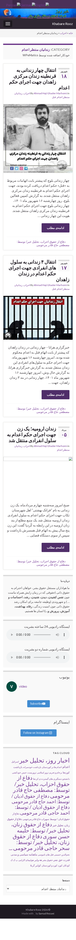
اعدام (66, 767)
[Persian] (13, 5)
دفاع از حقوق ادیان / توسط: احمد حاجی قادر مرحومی (42, 810)
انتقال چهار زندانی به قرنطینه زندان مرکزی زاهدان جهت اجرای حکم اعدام (39, 78)
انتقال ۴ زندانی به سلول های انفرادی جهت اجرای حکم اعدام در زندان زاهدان (39, 270)
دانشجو (66, 778)
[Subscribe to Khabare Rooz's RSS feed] (5, 3)
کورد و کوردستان (49, 865)
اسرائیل (15, 761)
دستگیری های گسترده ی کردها (47, 778)
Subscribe (36, 703)
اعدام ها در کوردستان (52, 767)
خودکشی (16, 772)
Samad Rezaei (46, 913)
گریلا (32, 865)
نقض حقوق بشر (50, 860)
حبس (24, 772)
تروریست (31, 772)
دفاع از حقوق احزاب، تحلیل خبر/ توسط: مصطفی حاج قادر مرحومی (43, 243)
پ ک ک (14, 860)
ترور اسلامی (43, 772)
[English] (42, 5)
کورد (60, 865)
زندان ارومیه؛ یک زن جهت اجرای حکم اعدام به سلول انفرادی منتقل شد (31, 434)
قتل (54, 97)
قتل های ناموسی (45, 854)
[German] (27, 5)
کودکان (66, 865)
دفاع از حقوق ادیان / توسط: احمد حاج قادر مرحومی (40, 798)
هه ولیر (38, 860)
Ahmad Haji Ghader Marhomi (50, 93)
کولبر (38, 865)
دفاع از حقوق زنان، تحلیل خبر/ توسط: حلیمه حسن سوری (40, 830)
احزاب (63, 33)
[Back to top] (9, 930)
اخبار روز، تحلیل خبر (44, 760)
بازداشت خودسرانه (32, 767)
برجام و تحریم (55, 772)
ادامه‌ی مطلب (55, 228)
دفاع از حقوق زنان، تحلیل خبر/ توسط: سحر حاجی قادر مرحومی (41, 842)
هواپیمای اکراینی (26, 860)
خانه (71, 33)
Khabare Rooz (62, 24)
